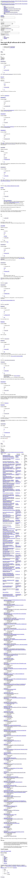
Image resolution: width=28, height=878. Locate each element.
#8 (4, 198)
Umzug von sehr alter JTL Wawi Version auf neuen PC (8, 561)
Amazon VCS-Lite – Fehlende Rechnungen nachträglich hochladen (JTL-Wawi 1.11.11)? (8, 481)
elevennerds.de (12, 46)
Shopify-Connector (17, 462)
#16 (4, 351)
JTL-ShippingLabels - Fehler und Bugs (18, 546)
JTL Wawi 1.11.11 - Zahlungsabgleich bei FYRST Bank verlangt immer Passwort (8, 515)
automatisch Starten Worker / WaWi (10, 814)
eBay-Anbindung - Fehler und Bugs (18, 478)
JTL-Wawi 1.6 (6, 608)
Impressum (5, 860)
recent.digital (3, 147)
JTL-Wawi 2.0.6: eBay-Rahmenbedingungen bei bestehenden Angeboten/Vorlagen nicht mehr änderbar (8, 477)
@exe (7, 241)
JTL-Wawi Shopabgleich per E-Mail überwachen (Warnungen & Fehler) (8, 543)
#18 (4, 392)
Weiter (2, 51)
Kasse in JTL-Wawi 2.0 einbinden (8, 492)
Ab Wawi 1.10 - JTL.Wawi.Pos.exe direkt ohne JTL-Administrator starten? (8, 536)
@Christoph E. (3, 420)
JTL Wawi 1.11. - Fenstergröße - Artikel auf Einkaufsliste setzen (8, 541)
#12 (4, 273)
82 (4, 429)
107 (4, 367)
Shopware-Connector (17, 580)
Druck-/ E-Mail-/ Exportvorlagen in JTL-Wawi (18, 556)
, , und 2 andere (12, 185)
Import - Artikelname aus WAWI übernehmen (11, 810)
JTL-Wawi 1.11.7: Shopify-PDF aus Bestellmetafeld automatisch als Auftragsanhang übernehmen (8, 504)
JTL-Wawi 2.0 (17, 483)
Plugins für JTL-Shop (7, 729)
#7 (4, 178)
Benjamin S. (3, 306)
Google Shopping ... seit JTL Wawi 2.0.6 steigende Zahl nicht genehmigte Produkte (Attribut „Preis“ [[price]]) (9, 468)
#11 (4, 255)
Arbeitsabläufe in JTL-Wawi (18, 474)
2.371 (5, 154)
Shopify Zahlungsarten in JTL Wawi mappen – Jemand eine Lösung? (9, 462)
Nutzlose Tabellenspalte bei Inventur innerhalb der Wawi (8, 586)
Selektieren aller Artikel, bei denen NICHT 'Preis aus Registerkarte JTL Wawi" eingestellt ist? (9, 465)
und (10, 360)
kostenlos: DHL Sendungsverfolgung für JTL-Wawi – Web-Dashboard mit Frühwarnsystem (8, 520)
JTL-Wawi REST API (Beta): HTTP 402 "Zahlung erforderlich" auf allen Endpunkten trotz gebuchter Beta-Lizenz (9, 490)
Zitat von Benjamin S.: (7, 374)
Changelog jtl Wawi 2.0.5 (8, 716)
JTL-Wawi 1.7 (17, 551)
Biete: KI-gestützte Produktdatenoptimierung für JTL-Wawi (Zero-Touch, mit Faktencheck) (8, 456)
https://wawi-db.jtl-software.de (8, 74)
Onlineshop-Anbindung (17, 533)
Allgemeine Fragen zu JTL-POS (17, 536)
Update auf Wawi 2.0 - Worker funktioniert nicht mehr (7, 571)
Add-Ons (22, 865)
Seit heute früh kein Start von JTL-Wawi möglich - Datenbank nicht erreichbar (8, 471)
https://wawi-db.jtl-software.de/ (9, 110)
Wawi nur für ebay (5, 592)
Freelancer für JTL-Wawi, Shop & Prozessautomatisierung (9, 559)
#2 (4, 89)
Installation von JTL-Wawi (17, 518)
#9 (4, 220)
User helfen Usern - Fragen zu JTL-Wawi (18, 465)
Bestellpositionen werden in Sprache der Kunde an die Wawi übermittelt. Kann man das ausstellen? (9, 595)
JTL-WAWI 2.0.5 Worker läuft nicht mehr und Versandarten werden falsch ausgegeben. (8, 495)
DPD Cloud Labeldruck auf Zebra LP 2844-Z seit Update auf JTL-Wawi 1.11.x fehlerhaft (8, 549)
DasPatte (2, 187)
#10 (4, 240)
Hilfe (4, 851)
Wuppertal (5, 157)
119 (4, 311)
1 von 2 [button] (2, 52)
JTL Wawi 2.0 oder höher (8, 712)
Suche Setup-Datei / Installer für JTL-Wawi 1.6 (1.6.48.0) (8, 459)
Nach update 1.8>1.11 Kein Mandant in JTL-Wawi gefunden (8, 553)
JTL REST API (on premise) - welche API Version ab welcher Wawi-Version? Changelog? (8, 564)
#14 (4, 317)
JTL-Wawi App (17, 538)
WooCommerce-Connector (17, 523)
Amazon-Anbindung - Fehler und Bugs (18, 481)
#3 (4, 108)
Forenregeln (5, 857)
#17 (4, 373)
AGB (4, 859)
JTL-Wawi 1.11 (17, 540)
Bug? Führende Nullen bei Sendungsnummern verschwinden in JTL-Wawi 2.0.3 (8, 546)
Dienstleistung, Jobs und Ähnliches (17, 456)
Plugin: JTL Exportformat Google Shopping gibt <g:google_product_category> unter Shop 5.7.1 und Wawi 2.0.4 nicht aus (9, 530)
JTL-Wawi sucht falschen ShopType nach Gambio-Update (8, 551)
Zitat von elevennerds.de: (8, 200)
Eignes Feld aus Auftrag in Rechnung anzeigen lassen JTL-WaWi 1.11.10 (8, 556)
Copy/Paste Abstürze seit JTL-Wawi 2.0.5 (11, 693)
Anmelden (2, 854)
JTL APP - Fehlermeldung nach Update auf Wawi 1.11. (12, 740)
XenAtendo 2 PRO (4, 867)
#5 (4, 141)
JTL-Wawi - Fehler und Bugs (18, 495)
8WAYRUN (15, 867)
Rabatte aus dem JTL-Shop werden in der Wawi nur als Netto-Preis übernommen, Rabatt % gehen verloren (9, 533)
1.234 (5, 66)
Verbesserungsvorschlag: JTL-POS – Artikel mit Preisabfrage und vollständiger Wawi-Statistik (8, 501)
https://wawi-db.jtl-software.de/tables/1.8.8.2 (8, 300)
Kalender (7, 851)
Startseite (2, 851)
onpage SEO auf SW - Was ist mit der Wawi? (11, 823)
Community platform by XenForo (11, 865)
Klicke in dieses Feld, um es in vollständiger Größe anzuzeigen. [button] (14, 203)
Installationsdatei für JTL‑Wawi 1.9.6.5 (11, 702)
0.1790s (8, 872)
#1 (4, 72)
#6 (4, 161)
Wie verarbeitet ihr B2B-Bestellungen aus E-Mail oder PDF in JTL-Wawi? (9, 474)
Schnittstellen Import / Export (17, 490)
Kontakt (9, 851)
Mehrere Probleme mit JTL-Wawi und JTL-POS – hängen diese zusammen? (9, 483)
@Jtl (3, 179)
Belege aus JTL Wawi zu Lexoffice (9, 510)
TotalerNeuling (3, 423)
